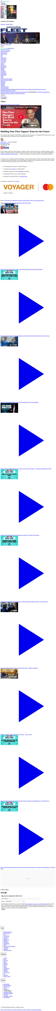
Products (20, 89)
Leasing (2, 63)
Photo (23, 89)
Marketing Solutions (8, 993)
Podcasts (40, 89)
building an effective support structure (9, 154)
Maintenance (3, 65)
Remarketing (3, 73)
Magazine (9, 89)
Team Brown (17, 92)
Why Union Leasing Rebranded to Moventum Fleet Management (27, 269)
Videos (14, 1)
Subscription (3, 92)
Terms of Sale (16, 1009)
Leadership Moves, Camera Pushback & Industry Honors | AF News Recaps (30, 601)
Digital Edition (9, 24)
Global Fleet (3, 58)
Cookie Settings (32, 92)
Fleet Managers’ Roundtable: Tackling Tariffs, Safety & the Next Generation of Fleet (24, 200)
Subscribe (3, 24)
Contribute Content (13, 93)
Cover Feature (6, 1)
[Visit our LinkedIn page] (3, 893)
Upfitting (3, 84)
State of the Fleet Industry (6, 78)
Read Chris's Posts (5, 143)
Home (2, 104)
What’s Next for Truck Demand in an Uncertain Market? (25, 402)
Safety (2, 76)
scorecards (13, 169)
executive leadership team (10, 203)
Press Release (21, 93)
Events (21, 92)
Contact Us (25, 92)
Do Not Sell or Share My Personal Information (30, 1009)
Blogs (12, 89)
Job (3, 90)
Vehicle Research (5, 86)
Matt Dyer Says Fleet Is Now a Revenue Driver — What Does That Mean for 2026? (31, 468)
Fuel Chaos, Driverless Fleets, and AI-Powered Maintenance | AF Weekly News (30, 801)
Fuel (2, 55)
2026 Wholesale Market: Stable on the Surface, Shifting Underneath (22, 668)
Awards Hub (6, 972)
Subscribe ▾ (3, 4)
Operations (3, 71)
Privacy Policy (4, 1009)
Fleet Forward (4, 52)
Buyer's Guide (12, 90)
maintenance (21, 171)
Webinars (36, 89)
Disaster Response (5, 49)
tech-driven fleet (23, 176)
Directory (6, 90)
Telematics (3, 81)
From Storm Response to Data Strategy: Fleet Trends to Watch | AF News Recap (31, 335)
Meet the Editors (10, 92)
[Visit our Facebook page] (1, 893)
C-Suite (17, 203)
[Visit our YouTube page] (5, 893)
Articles (11, 1)
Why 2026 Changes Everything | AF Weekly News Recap (25, 535)
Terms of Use (10, 1009)
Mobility (3, 68)
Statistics (16, 89)
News (5, 89)
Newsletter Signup (40, 92)
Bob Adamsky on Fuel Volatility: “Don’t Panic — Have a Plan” (17, 734)
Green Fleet (3, 60)
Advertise (7, 93)
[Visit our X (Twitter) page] (4, 893)
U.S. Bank (16, 181)
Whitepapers (31, 89)
